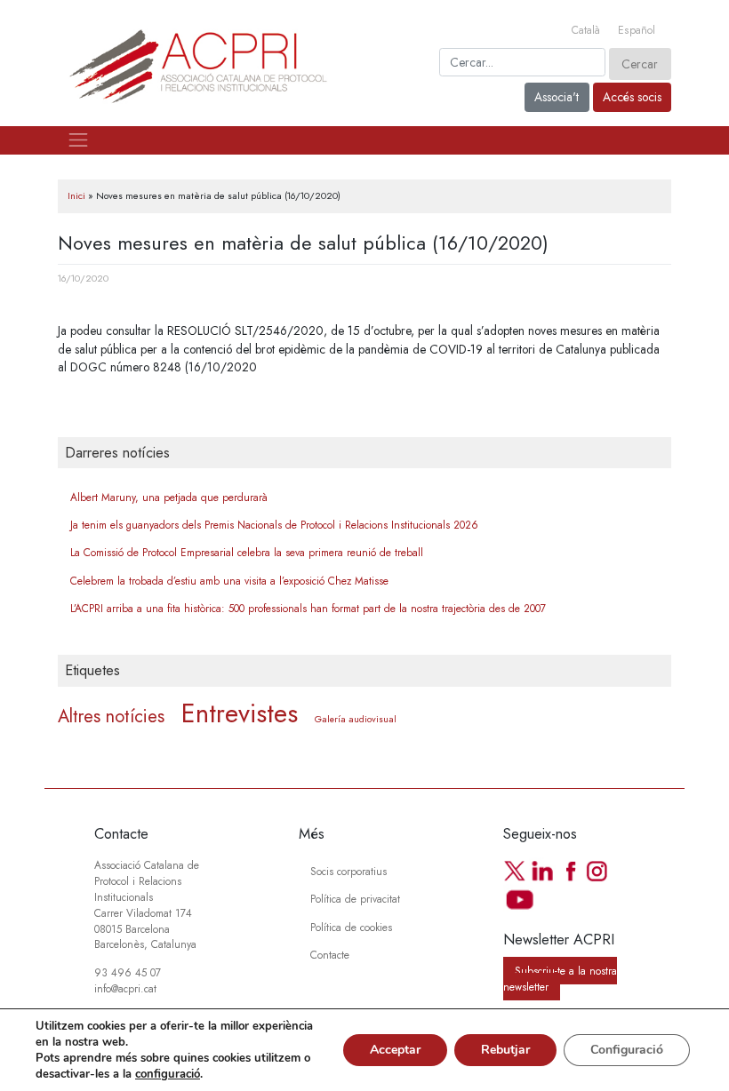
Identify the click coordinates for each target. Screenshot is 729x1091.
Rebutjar (505, 1049)
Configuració (626, 1049)
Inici (76, 195)
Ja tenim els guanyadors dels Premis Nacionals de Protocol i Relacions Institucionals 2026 (274, 524)
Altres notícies (111, 716)
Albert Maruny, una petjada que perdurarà (169, 497)
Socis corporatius (348, 871)
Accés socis (632, 97)
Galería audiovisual (356, 719)
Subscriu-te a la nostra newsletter (560, 978)
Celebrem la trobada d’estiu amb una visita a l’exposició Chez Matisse (229, 580)
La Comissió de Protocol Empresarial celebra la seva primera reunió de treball (246, 552)
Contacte (329, 954)
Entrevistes (239, 713)
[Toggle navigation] (78, 140)
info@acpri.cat (125, 988)
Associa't (556, 97)
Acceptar (395, 1049)
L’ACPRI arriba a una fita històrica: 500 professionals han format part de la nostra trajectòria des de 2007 (308, 608)
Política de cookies (351, 927)
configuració (167, 1074)
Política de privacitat (355, 898)
